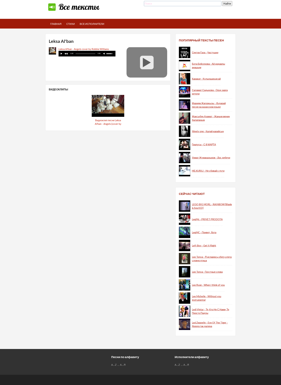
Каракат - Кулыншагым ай (206, 78)
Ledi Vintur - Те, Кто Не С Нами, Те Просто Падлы (210, 311)
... (118, 364)
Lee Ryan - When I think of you (208, 284)
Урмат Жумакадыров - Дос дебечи (211, 157)
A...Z (114, 364)
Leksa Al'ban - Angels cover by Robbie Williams (84, 49)
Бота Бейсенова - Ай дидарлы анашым (208, 65)
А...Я (123, 364)
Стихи (70, 23)
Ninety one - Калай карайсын (208, 131)
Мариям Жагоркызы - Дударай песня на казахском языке (209, 105)
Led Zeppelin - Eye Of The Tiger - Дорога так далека (210, 324)
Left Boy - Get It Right (204, 245)
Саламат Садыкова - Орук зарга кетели (210, 92)
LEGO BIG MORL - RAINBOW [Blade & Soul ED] (212, 206)
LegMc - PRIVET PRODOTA (207, 219)
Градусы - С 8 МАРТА (204, 144)
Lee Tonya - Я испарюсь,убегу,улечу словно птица (212, 258)
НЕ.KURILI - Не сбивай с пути (208, 170)
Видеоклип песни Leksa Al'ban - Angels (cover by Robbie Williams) (108, 124)
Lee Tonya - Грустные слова (207, 271)
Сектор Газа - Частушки (205, 52)
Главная (55, 23)
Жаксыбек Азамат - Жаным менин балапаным (211, 118)
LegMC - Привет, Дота (204, 232)
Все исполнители (92, 23)
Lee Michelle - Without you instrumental (206, 298)
